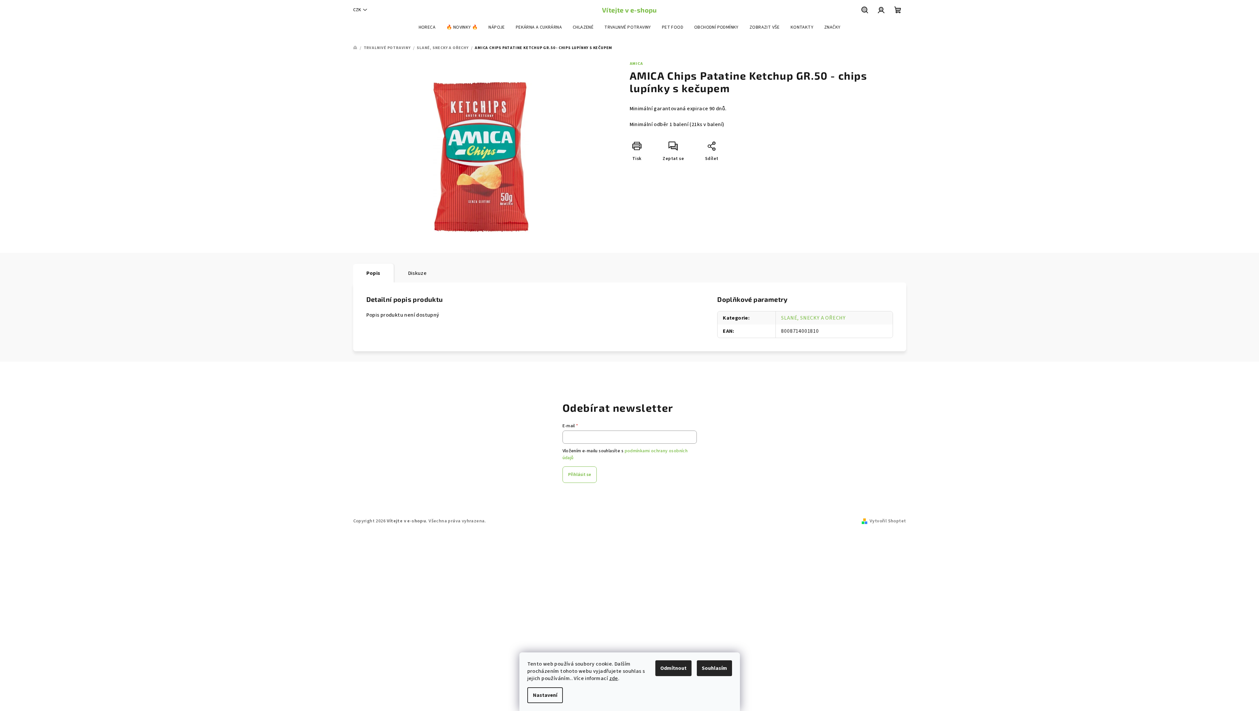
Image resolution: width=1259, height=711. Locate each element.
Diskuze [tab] (417, 273)
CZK (357, 10)
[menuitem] (427, 27)
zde (613, 678)
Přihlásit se (579, 474)
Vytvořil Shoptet (888, 521)
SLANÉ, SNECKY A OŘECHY (813, 318)
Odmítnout (673, 668)
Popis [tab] (373, 273)
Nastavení (545, 695)
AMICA (636, 63)
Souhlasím (714, 668)
